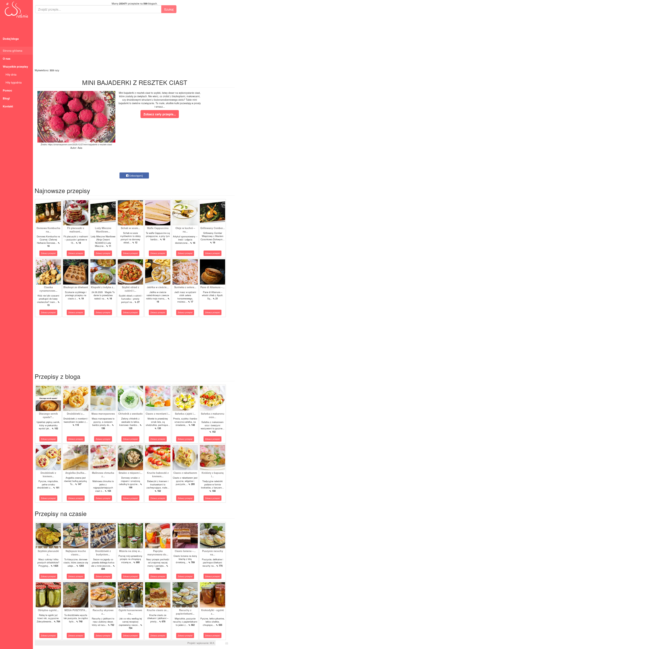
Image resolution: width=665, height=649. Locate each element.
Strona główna (12, 51)
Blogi (6, 98)
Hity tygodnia (12, 82)
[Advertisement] (135, 41)
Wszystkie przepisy (15, 66)
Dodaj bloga (11, 39)
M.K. (212, 643)
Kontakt (8, 106)
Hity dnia (9, 74)
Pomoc (7, 90)
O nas (6, 59)
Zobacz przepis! (48, 253)
